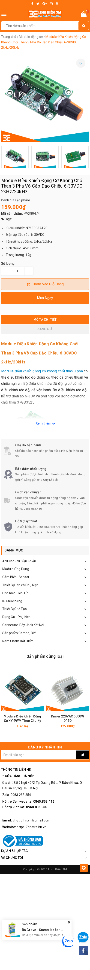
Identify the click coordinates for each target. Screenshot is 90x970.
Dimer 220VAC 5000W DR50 (67, 718)
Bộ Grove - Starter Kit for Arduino (47, 930)
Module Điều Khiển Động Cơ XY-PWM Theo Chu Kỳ (22, 718)
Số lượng (8, 263)
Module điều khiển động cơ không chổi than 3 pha (42, 371)
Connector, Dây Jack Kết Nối (23, 625)
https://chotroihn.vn (31, 827)
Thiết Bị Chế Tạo (14, 609)
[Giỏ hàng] (84, 15)
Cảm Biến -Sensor (15, 577)
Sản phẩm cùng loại (45, 656)
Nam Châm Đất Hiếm (17, 641)
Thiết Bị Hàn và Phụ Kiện (20, 585)
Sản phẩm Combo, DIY (19, 633)
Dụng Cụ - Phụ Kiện (16, 617)
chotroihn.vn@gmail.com (32, 820)
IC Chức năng (12, 601)
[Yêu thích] (80, 63)
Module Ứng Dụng (15, 569)
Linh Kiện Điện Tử (15, 593)
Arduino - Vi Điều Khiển (19, 561)
